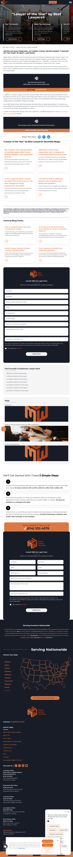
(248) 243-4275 (8, 787)
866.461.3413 (19, 722)
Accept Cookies (47, 841)
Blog (7, 47)
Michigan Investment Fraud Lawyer (17, 373)
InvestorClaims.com (10, 629)
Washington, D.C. (53, 633)
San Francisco (19, 633)
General (12, 47)
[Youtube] (26, 765)
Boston (37, 633)
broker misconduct (10, 631)
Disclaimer (19, 348)
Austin (28, 635)
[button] (5, 846)
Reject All (47, 845)
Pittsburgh (53, 635)
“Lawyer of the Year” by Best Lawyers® (26, 47)
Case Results (12, 39)
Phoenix (12, 635)
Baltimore (59, 635)
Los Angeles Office (9, 808)
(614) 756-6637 (8, 776)
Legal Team (7, 738)
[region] (33, 846)
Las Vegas (23, 635)
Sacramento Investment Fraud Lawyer (18, 390)
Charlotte (65, 635)
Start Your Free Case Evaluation (36, 130)
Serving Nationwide (10, 744)
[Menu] (70, 2)
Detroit (40, 635)
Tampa (65, 633)
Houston (7, 633)
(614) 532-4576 (41, 89)
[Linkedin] (48, 137)
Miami (52, 631)
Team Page (41, 39)
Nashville (28, 637)
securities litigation (25, 631)
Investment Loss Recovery (12, 741)
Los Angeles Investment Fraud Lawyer (17, 385)
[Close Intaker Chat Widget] (68, 812)
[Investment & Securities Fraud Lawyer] (36, 711)
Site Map (6, 757)
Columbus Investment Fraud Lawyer (17, 387)
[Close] (57, 840)
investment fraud (63, 629)
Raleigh (23, 637)
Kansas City (42, 637)
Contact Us (7, 750)
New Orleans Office (9, 819)
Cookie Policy (21, 848)
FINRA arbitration (53, 629)
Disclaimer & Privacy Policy (12, 760)
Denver (17, 635)
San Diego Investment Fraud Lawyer (17, 379)
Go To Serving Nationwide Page (44, 698)
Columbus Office (12, 772)
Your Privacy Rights (47, 849)
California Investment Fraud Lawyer (17, 376)
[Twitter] (39, 137)
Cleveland (46, 635)
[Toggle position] (65, 812)
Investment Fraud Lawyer (12, 732)
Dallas (12, 633)
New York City (46, 631)
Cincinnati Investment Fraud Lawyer (17, 382)
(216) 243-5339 (7, 798)
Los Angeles (58, 631)
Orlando (6, 635)
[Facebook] (44, 137)
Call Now (52, 2)
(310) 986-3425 (7, 810)
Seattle (32, 633)
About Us (6, 735)
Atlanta (60, 633)
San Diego (27, 633)
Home (3, 47)
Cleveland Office (8, 796)
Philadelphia (43, 633)
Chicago (65, 631)
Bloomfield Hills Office (10, 785)
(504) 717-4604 (8, 821)
